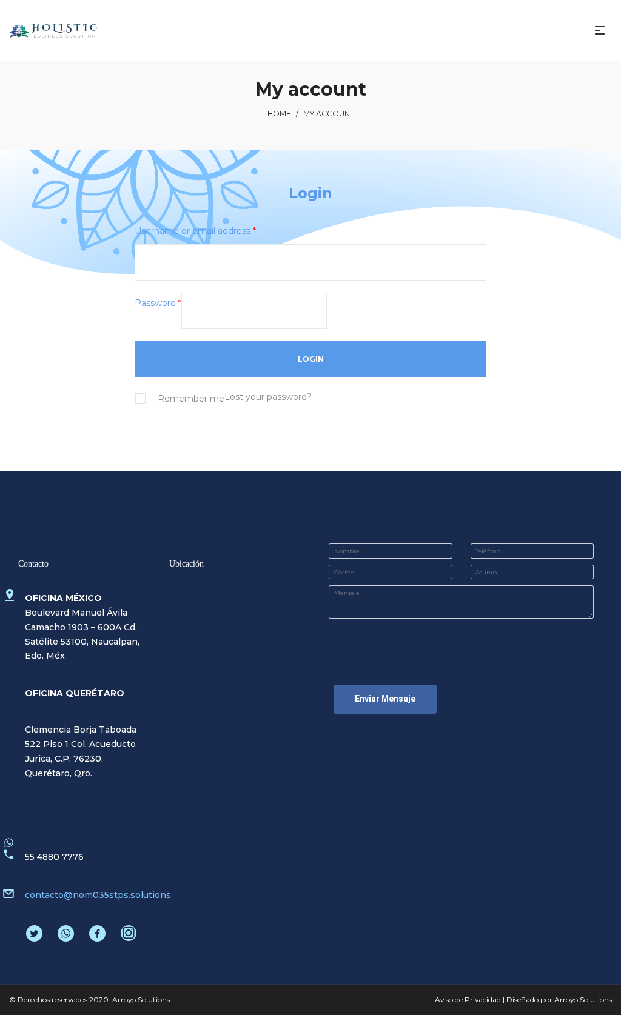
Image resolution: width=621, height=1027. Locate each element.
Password (158, 302)
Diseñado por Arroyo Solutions (559, 999)
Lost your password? (268, 396)
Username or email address (195, 230)
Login (310, 193)
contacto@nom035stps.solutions (98, 894)
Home (279, 113)
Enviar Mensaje (385, 698)
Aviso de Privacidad (468, 999)
